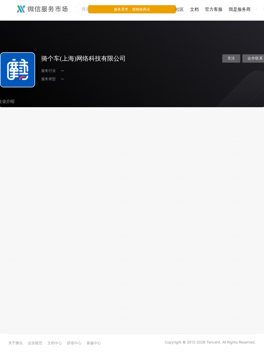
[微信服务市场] (42, 9)
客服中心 (94, 343)
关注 (231, 58)
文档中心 (54, 343)
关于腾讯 (15, 343)
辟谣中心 (74, 343)
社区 (179, 9)
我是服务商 (240, 9)
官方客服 (213, 9)
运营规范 (35, 343)
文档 (194, 9)
